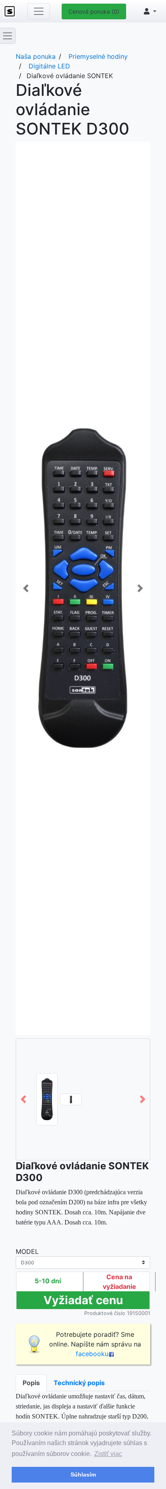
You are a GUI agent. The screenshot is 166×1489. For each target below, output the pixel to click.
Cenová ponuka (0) (93, 11)
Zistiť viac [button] (108, 1453)
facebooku (92, 1354)
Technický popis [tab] (79, 1383)
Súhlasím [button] (83, 1474)
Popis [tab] (31, 1383)
